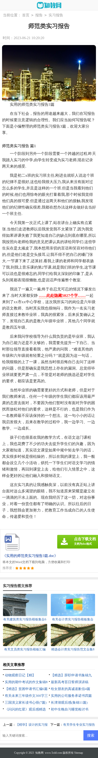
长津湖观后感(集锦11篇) (69, 702)
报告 (39, 15)
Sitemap (78, 752)
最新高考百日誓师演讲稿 (69, 682)
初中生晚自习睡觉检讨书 (69, 709)
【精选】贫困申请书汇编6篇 (26, 689)
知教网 (39, 752)
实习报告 (56, 15)
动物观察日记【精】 (20, 675)
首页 (25, 15)
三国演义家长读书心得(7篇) (25, 702)
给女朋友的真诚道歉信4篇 (70, 689)
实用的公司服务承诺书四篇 (71, 696)
